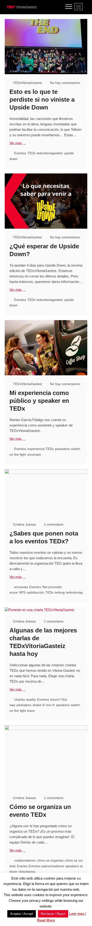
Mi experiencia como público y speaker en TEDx (39, 400)
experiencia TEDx (40, 449)
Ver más (16, 143)
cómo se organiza (50, 860)
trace (31, 711)
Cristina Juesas (24, 524)
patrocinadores (53, 866)
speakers (63, 705)
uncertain (34, 454)
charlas (19, 699)
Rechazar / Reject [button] (53, 914)
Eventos (20, 153)
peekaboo (62, 449)
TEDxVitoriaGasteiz (27, 83)
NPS (22, 592)
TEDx (31, 153)
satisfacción (35, 592)
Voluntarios (27, 871)
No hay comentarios (64, 83)
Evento (22, 866)
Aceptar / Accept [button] (21, 914)
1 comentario (53, 524)
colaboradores (25, 860)
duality (31, 699)
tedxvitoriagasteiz (50, 153)
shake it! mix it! (44, 705)
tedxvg (60, 592)
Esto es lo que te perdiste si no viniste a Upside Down (42, 99)
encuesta (21, 587)
